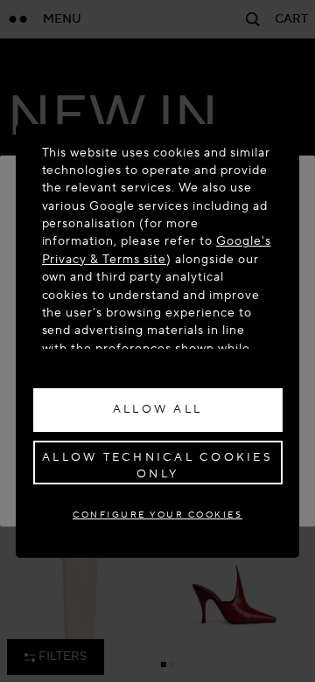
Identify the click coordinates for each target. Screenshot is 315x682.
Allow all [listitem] (157, 409)
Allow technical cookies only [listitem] (157, 466)
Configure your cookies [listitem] (157, 514)
